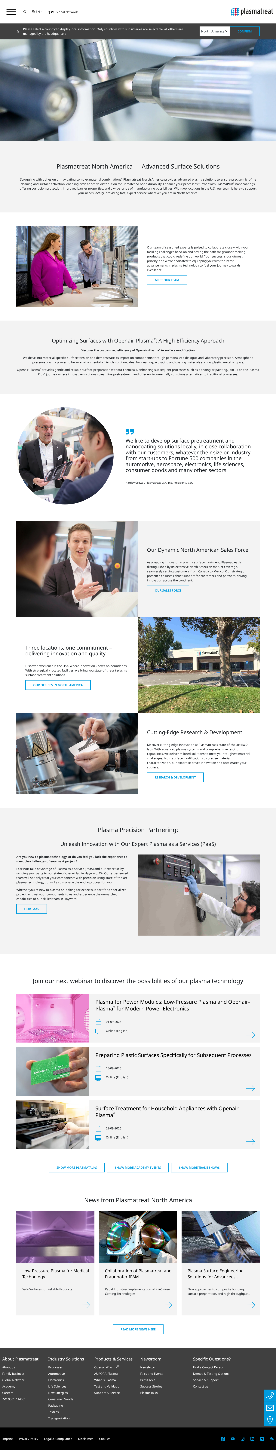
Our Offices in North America (58, 685)
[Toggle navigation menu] (11, 12)
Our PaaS (31, 909)
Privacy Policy (28, 1439)
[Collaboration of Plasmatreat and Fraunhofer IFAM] (138, 1237)
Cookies (104, 1439)
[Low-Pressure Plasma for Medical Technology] (55, 1237)
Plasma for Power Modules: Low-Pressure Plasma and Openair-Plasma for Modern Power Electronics (172, 1005)
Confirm (245, 31)
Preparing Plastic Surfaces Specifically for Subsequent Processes (173, 1055)
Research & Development (175, 777)
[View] (250, 1035)
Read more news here (138, 1329)
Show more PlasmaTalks (77, 1167)
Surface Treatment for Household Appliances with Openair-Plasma (167, 1112)
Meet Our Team (167, 280)
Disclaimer (85, 1439)
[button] (25, 12)
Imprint (7, 1439)
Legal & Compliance (58, 1439)
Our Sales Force (168, 590)
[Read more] (85, 1304)
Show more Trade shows (199, 1167)
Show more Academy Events (138, 1167)
